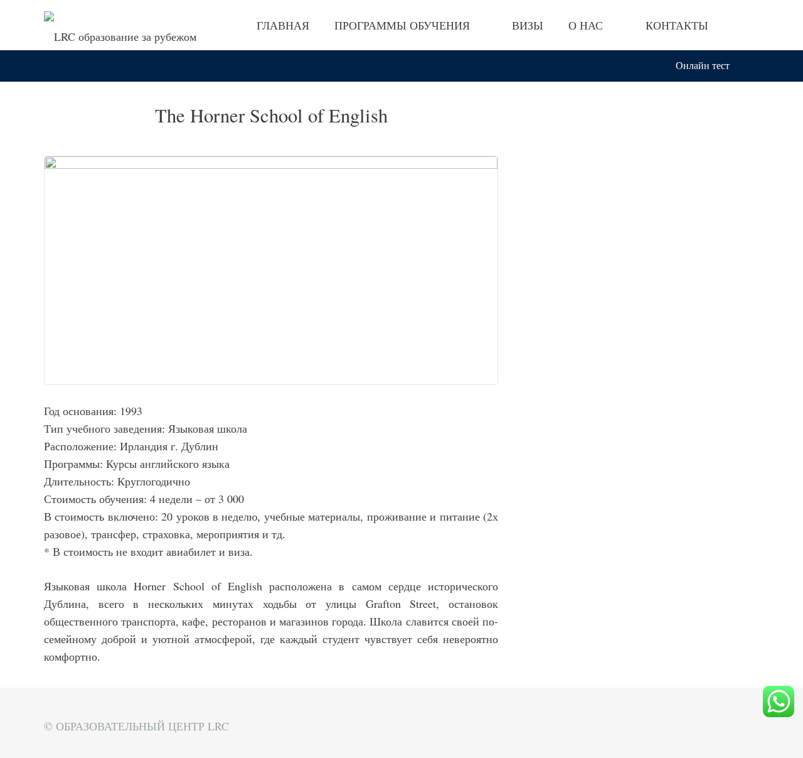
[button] (751, 66)
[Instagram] (748, 25)
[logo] (120, 25)
